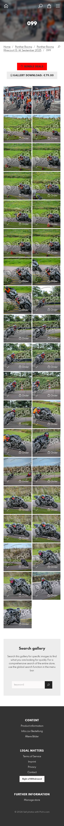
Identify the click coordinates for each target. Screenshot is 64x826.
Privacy (32, 767)
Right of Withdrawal (32, 779)
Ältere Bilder (32, 736)
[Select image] (8, 110)
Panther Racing (23, 47)
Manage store (32, 800)
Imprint (32, 762)
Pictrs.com (44, 812)
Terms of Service (32, 756)
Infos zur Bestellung (32, 731)
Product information (32, 726)
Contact (32, 772)
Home (7, 47)
